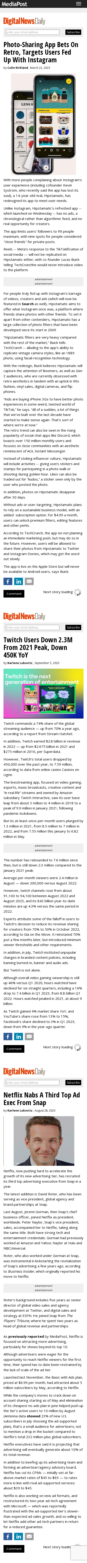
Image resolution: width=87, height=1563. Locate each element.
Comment (13, 594)
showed (33, 1416)
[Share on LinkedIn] (18, 581)
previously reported (26, 1336)
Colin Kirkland (17, 68)
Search (28, 303)
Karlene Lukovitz (19, 663)
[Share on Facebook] (7, 581)
